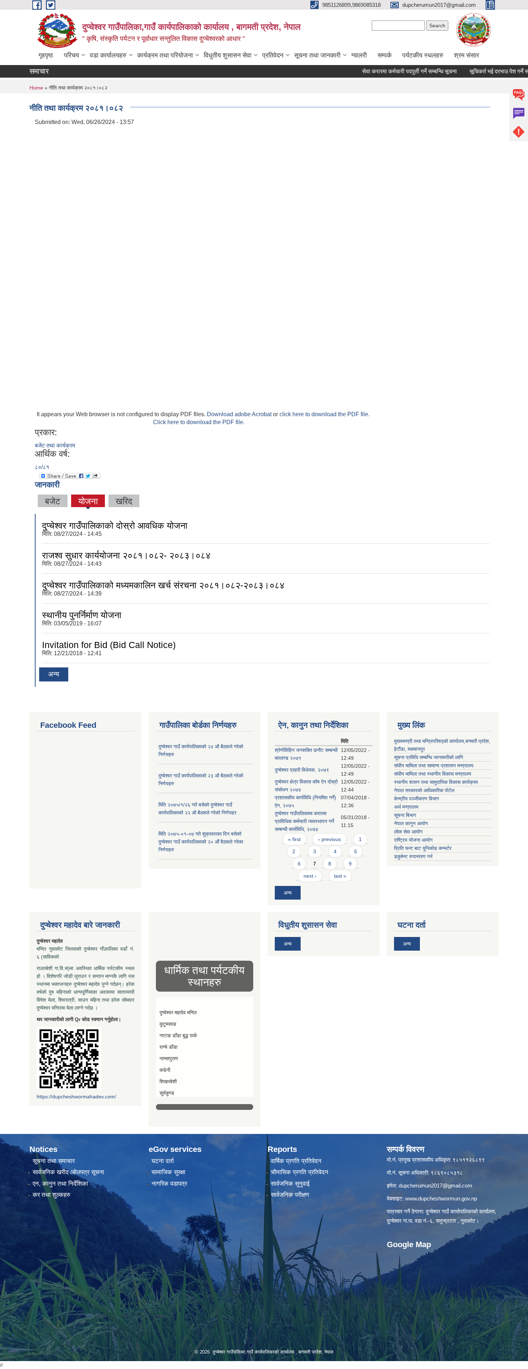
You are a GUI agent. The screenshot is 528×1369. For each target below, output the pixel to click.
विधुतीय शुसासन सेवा (227, 55)
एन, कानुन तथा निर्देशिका (60, 1183)
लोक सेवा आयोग (408, 832)
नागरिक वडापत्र (169, 1183)
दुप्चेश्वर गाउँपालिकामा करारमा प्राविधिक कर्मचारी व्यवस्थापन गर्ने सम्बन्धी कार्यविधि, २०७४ (304, 821)
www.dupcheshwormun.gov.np (441, 1198)
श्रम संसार (466, 55)
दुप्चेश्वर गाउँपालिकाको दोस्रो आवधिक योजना (114, 525)
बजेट (52, 501)
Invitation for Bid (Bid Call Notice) (109, 645)
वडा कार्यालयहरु (108, 55)
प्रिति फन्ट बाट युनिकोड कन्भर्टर (422, 848)
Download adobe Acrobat (240, 414)
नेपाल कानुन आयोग (411, 823)
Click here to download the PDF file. (199, 422)
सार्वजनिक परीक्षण (290, 1194)
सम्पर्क (385, 55)
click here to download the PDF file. (324, 414)
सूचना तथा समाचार (54, 1161)
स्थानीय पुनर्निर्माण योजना (81, 615)
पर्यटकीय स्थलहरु (422, 55)
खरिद (124, 501)
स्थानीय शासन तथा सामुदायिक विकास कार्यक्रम (436, 782)
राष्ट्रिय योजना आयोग (413, 840)
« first (294, 839)
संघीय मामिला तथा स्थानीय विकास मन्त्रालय (432, 774)
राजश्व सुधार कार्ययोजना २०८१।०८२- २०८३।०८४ (126, 555)
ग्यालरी (359, 55)
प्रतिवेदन (272, 55)
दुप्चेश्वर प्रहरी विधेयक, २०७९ (302, 770)
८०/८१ (42, 467)
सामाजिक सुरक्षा (168, 1172)
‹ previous (329, 839)
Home (36, 88)
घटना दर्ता (163, 1161)
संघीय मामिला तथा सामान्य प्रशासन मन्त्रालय (433, 765)
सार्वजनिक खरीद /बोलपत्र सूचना (68, 1172)
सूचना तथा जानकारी (317, 55)
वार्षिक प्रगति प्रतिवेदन (296, 1161)
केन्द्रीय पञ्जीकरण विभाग (416, 798)
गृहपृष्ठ (45, 55)
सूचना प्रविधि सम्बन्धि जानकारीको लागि (428, 757)
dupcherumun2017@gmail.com (435, 1185)
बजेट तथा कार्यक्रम (55, 445)
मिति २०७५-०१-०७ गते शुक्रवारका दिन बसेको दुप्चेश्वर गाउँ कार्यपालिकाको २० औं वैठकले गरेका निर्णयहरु (200, 842)
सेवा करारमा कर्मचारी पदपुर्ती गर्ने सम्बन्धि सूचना (386, 71)
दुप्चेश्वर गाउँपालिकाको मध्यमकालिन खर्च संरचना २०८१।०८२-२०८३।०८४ (163, 585)
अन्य (53, 674)
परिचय (71, 55)
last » (340, 876)
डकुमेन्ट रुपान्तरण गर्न (413, 856)
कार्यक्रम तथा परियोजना (165, 55)
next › (310, 876)
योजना (88, 501)
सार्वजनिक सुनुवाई (290, 1183)
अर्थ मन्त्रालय (406, 807)
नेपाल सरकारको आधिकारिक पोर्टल (424, 790)
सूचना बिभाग (405, 815)
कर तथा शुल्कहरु (51, 1194)
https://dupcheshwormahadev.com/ (76, 1096)
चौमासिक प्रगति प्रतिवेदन (299, 1172)
